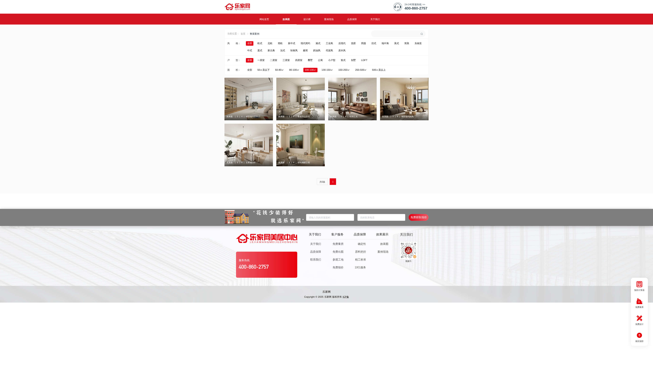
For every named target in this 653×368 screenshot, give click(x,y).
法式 (282, 50)
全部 (249, 43)
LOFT (364, 60)
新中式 (291, 43)
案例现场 (383, 251)
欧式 (259, 43)
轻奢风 (294, 50)
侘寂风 (329, 50)
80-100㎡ (294, 69)
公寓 (320, 60)
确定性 (362, 243)
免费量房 (338, 243)
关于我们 (315, 243)
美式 (396, 43)
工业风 (329, 43)
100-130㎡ (310, 69)
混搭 (353, 43)
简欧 (280, 43)
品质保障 (315, 251)
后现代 (342, 43)
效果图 (384, 243)
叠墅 (310, 60)
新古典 (271, 50)
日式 (373, 43)
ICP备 (346, 296)
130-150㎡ (327, 69)
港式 (318, 43)
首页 (243, 33)
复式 (343, 60)
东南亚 (418, 43)
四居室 (298, 60)
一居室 (261, 60)
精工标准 (360, 259)
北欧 (270, 43)
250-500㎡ (361, 69)
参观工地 (338, 259)
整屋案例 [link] (254, 33)
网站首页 (264, 19)
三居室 (286, 60)
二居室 (273, 60)
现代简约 (305, 43)
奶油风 (316, 50)
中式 (249, 50)
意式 (259, 50)
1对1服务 (360, 267)
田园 (363, 43)
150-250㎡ (344, 69)
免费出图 (338, 251)
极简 (305, 50)
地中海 (385, 43)
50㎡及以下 (263, 69)
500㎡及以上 (379, 69)
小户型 (331, 60)
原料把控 (360, 251)
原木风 (342, 50)
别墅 (353, 60)
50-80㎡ (279, 69)
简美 (406, 43)
